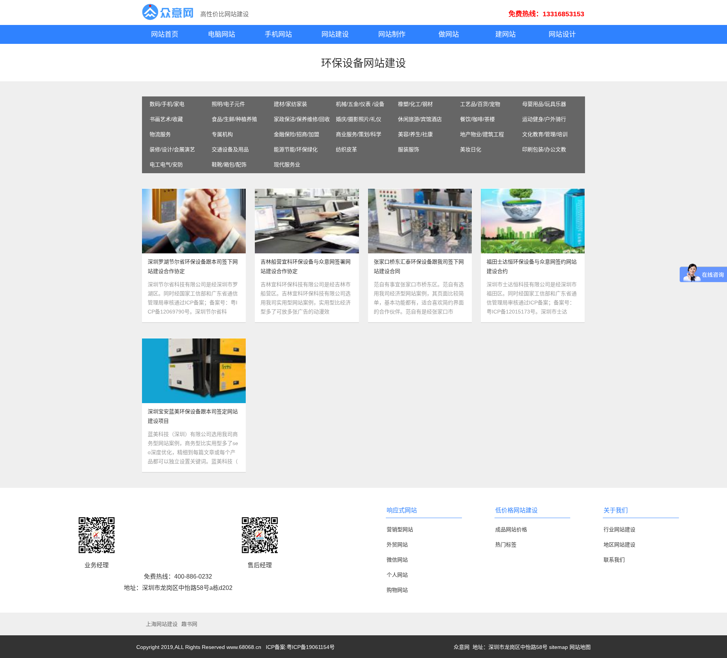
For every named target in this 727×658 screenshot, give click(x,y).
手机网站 (278, 34)
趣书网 (189, 624)
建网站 (505, 34)
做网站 (448, 34)
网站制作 (392, 34)
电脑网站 (221, 34)
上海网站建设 (162, 624)
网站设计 (562, 34)
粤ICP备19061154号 (311, 647)
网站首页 (164, 34)
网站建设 (335, 34)
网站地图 (580, 647)
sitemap (558, 647)
